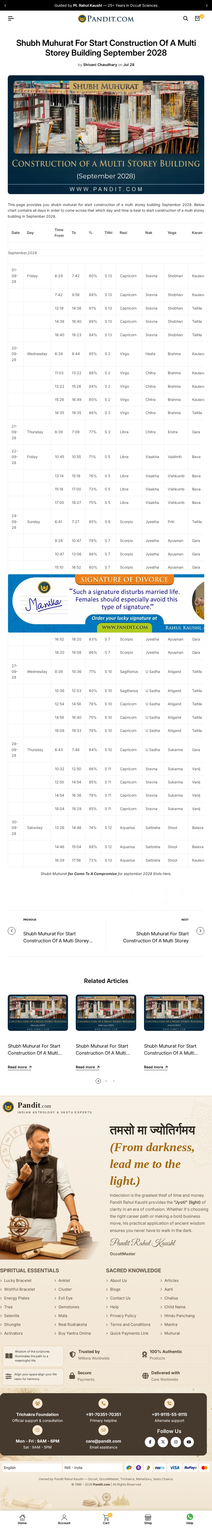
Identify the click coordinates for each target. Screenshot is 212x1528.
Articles (171, 1280)
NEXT (185, 919)
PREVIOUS (29, 919)
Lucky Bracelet (18, 1280)
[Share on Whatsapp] (149, 904)
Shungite (12, 1324)
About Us (118, 1280)
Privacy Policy (123, 1315)
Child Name (175, 1306)
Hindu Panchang (179, 1315)
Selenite (11, 1315)
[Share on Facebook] (132, 893)
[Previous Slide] (6, 5)
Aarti (168, 1289)
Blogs (115, 1289)
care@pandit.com (103, 1441)
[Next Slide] (206, 5)
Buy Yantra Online (74, 1333)
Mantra (170, 1324)
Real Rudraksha (72, 1324)
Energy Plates (16, 1298)
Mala (62, 1315)
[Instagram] (176, 1442)
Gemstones (68, 1306)
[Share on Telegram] (132, 904)
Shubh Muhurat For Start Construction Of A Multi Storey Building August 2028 (156, 940)
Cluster (65, 1289)
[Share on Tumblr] (182, 893)
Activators (13, 1333)
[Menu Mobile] (13, 18)
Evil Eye (65, 1298)
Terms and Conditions (130, 1324)
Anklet (64, 1280)
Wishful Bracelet (19, 1289)
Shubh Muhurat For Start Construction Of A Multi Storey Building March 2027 (174, 1053)
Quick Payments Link (129, 1333)
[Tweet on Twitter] (149, 893)
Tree (8, 1306)
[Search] (185, 18)
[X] (163, 1442)
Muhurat (172, 1333)
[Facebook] (150, 1442)
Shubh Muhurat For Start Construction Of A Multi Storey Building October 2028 (56, 940)
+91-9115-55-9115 (169, 1414)
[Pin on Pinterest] (166, 893)
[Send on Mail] (166, 904)
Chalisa (171, 1298)
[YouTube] (189, 1442)
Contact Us (120, 1298)
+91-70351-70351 (103, 1414)
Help (114, 1306)
